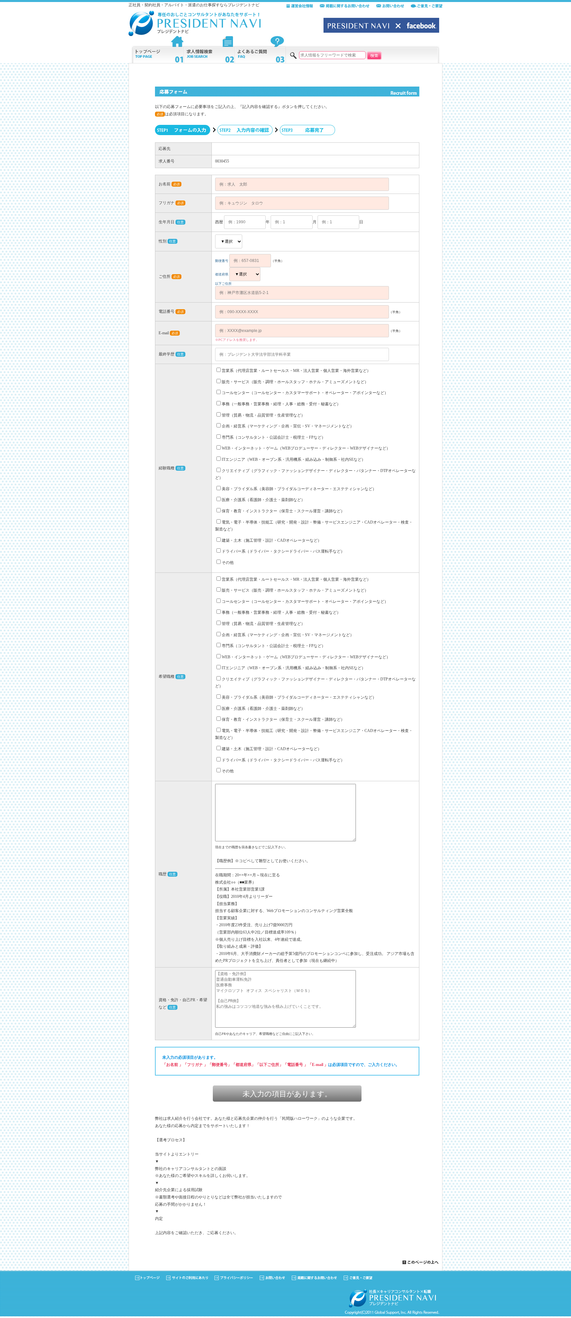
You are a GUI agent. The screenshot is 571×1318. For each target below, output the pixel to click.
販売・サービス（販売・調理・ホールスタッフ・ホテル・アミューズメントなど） (295, 382)
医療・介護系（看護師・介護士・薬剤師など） (263, 499)
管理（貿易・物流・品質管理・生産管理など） (263, 415)
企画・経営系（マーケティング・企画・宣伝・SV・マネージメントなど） (288, 426)
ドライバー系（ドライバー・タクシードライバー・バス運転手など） (283, 551)
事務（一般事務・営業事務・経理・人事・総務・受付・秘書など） (281, 404)
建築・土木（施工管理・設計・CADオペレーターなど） (272, 540)
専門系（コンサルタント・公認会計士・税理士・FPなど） (273, 437)
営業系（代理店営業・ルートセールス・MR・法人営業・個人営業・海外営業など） (296, 370)
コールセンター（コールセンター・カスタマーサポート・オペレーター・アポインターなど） (305, 392)
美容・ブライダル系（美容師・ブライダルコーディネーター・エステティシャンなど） (299, 489)
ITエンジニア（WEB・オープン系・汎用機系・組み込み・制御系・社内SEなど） (293, 459)
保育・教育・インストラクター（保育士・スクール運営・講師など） (283, 511)
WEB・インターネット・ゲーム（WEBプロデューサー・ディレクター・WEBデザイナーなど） (306, 448)
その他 (228, 562)
